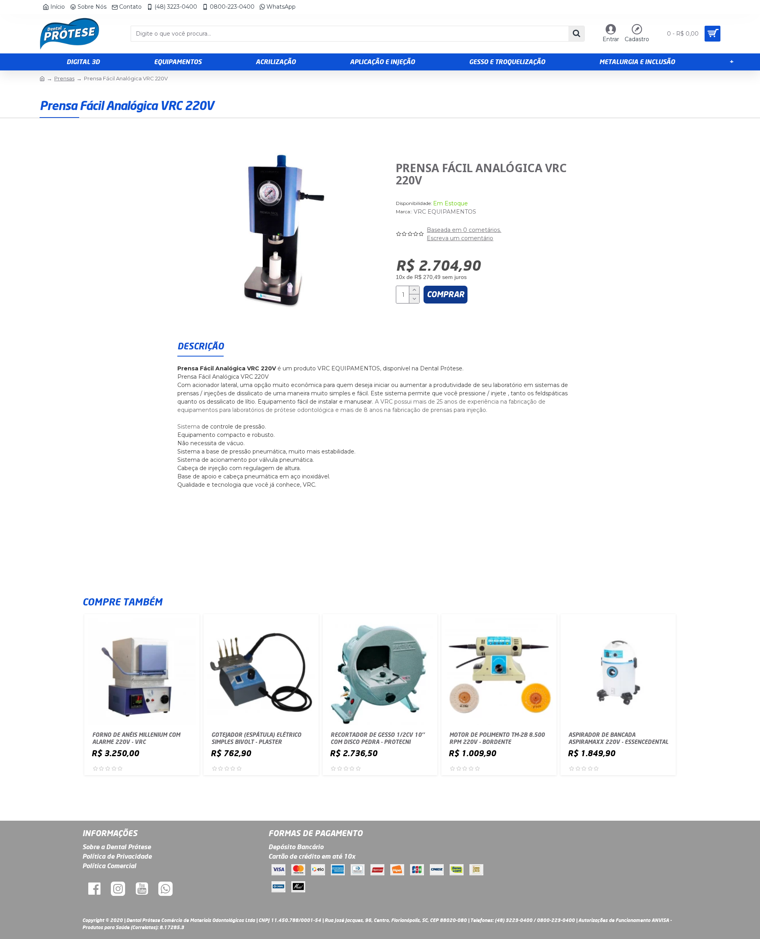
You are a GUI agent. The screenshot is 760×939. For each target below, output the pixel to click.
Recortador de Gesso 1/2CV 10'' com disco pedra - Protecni (378, 738)
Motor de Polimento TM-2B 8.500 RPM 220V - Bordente (497, 738)
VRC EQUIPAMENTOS (445, 211)
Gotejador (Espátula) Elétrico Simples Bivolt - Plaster (256, 738)
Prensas (64, 78)
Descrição (200, 346)
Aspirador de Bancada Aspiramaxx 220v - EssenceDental (618, 738)
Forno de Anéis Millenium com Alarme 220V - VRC (136, 738)
